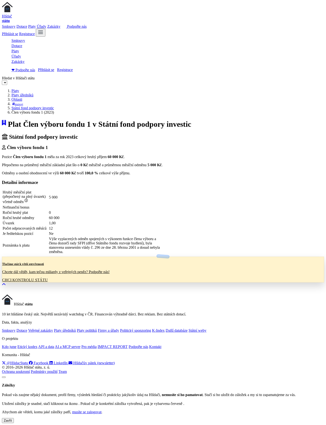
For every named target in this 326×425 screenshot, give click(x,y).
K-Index (158, 330)
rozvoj (19, 104)
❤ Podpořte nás (23, 70)
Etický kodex (27, 347)
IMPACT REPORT (113, 347)
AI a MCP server (67, 347)
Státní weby (197, 330)
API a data (46, 347)
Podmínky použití (44, 372)
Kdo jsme (9, 347)
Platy (32, 26)
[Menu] (40, 33)
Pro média (89, 347)
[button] (4, 284)
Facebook (41, 363)
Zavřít (8, 420)
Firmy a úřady (108, 330)
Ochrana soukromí (16, 372)
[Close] (4, 377)
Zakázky (53, 26)
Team (62, 372)
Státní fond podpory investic (32, 108)
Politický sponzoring (135, 330)
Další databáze (177, 330)
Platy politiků (87, 330)
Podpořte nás (76, 26)
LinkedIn (60, 363)
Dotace (21, 26)
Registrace (27, 34)
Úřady (41, 26)
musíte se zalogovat (86, 412)
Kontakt (155, 347)
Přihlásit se (10, 34)
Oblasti (16, 99)
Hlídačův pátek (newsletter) (93, 363)
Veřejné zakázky (40, 330)
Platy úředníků (22, 95)
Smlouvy (9, 26)
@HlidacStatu (17, 363)
